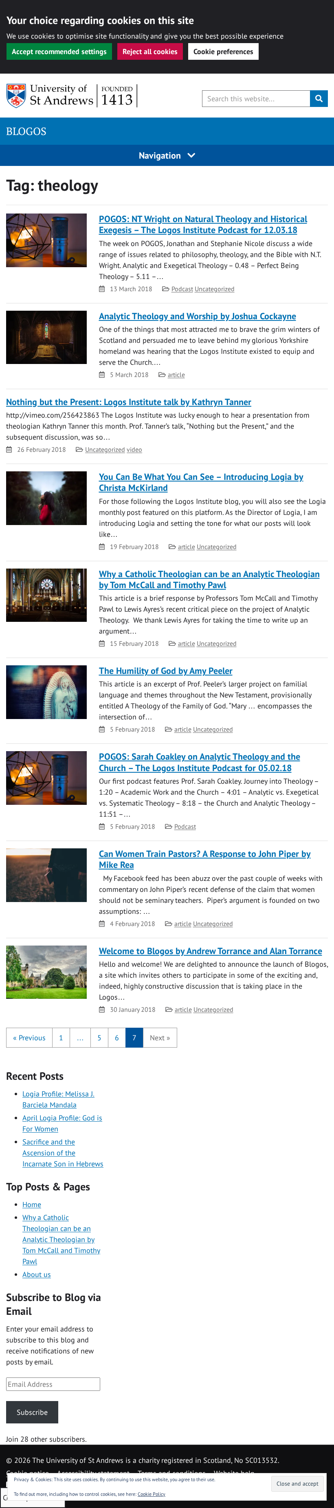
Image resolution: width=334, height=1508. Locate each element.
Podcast (182, 289)
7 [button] (134, 1037)
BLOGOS (26, 131)
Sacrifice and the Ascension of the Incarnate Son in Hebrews (62, 1152)
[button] (29, 1038)
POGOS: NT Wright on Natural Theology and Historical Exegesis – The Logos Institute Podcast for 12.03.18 (203, 224)
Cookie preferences (223, 51)
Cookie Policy (151, 1494)
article (176, 374)
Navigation (161, 155)
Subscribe (32, 1412)
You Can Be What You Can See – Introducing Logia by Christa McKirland (201, 482)
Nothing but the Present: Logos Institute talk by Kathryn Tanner (128, 402)
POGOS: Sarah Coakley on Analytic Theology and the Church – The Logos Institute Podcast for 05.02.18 (199, 762)
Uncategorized (215, 289)
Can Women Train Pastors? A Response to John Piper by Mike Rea (205, 859)
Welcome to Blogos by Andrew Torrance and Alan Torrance (210, 951)
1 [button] (61, 1037)
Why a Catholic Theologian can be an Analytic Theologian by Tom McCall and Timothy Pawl (209, 579)
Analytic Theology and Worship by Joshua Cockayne (197, 316)
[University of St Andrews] (72, 96)
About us (36, 1274)
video (134, 449)
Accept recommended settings (59, 51)
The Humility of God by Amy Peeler (166, 670)
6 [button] (117, 1037)
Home (31, 1204)
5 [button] (99, 1037)
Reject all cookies (150, 51)
